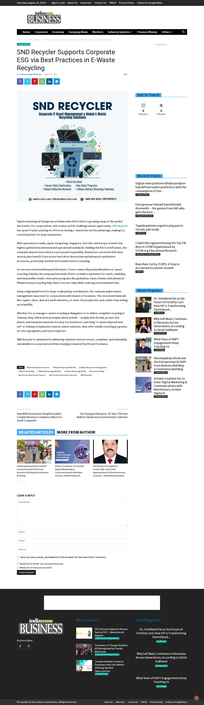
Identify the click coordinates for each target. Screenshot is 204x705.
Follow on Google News (149, 2)
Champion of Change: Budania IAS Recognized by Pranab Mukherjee (111, 648)
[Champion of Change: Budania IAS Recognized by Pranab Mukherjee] (84, 649)
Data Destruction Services (38, 367)
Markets (97, 32)
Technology (159, 350)
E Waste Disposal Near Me (64, 367)
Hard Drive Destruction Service (31, 375)
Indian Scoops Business (31, 74)
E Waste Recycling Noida (75, 371)
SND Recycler (120, 225)
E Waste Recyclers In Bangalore (93, 367)
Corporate (41, 32)
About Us (72, 2)
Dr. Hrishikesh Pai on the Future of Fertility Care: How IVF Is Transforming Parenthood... (170, 304)
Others (166, 32)
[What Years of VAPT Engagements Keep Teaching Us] (143, 345)
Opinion (139, 272)
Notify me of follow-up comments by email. (42, 563)
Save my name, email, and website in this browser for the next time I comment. (63, 557)
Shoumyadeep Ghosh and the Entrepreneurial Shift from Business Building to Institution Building (170, 363)
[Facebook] (20, 81)
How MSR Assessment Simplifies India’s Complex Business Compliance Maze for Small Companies (39, 417)
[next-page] (24, 482)
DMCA (112, 2)
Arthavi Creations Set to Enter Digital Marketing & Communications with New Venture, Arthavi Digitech (170, 386)
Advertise (85, 2)
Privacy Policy (126, 2)
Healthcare (140, 233)
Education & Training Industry (147, 254)
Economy (58, 32)
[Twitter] (27, 81)
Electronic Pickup (96, 371)
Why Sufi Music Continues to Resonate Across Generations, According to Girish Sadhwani (170, 324)
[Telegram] (57, 81)
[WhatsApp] (42, 81)
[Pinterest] (35, 81)
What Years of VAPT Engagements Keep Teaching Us (166, 343)
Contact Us (100, 2)
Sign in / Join (58, 2)
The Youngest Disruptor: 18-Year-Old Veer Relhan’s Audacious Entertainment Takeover (102, 415)
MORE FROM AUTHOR (76, 432)
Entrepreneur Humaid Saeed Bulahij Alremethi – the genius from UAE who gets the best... (160, 208)
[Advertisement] (129, 17)
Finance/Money (147, 32)
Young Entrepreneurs (144, 216)
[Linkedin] (49, 81)
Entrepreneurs (160, 333)
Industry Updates (119, 32)
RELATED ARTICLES (36, 432)
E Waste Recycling (26, 371)
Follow (143, 104)
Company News (78, 32)
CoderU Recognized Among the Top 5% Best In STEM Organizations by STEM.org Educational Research (160, 246)
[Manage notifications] (196, 698)
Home (26, 32)
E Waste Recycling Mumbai (49, 371)
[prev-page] (19, 482)
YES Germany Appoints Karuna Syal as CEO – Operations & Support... (111, 632)
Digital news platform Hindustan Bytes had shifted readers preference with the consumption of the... (160, 187)
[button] (183, 32)
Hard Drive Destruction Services (63, 375)
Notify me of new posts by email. (36, 567)
